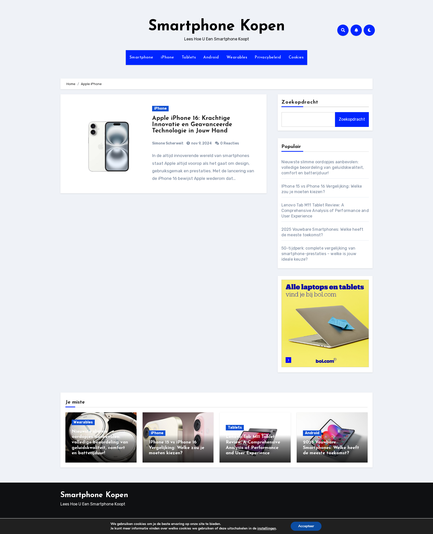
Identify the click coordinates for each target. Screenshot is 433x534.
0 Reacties (229, 143)
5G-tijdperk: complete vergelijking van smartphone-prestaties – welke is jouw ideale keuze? (318, 254)
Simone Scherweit (167, 143)
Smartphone (141, 57)
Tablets (189, 57)
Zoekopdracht (299, 102)
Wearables (237, 57)
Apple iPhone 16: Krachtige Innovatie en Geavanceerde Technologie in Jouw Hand (192, 124)
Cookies (296, 57)
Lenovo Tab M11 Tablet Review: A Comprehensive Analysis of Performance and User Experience (325, 210)
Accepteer (306, 526)
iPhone (167, 57)
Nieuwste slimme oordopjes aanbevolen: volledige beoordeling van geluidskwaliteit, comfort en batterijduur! (322, 167)
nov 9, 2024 (201, 143)
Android (211, 57)
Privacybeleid (268, 57)
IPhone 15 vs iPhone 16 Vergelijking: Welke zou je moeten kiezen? (176, 447)
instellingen (266, 528)
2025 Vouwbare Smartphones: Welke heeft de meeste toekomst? (331, 447)
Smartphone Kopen (216, 26)
